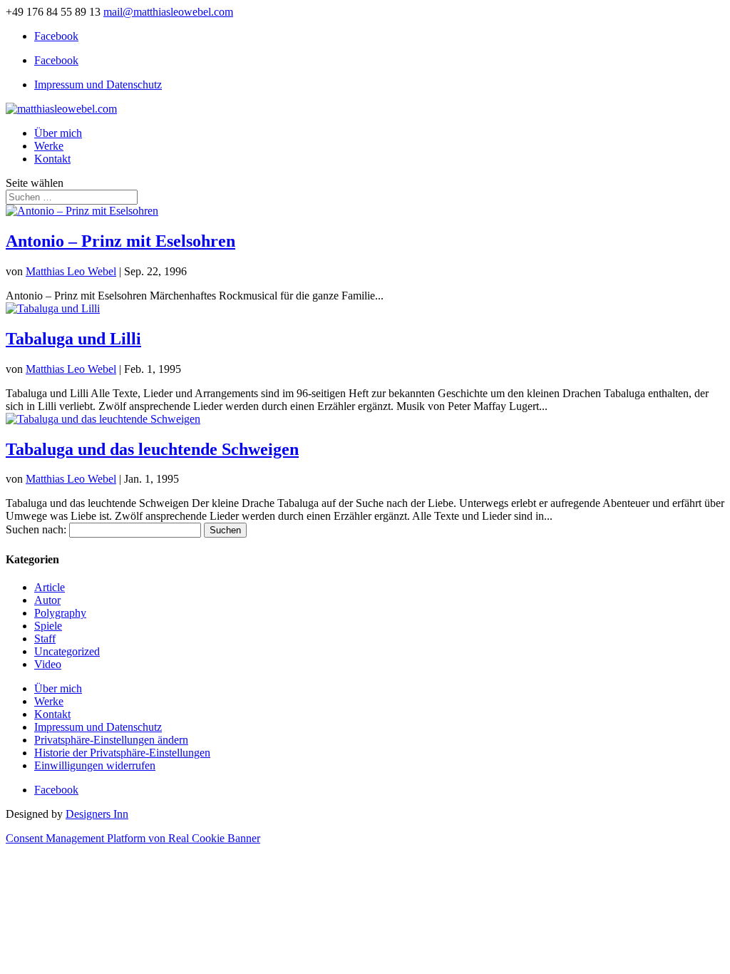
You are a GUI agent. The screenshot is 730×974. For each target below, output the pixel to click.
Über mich (58, 133)
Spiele (48, 626)
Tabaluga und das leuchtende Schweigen (152, 449)
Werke (48, 146)
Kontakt (52, 159)
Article (49, 587)
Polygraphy (60, 613)
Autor (47, 600)
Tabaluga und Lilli (73, 338)
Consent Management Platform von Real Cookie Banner (133, 838)
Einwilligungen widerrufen (94, 765)
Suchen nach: (36, 529)
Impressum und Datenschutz (98, 84)
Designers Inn (97, 814)
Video (47, 664)
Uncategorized (67, 651)
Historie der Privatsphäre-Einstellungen (122, 753)
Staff (45, 638)
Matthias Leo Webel (71, 271)
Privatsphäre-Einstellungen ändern (111, 740)
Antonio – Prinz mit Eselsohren (120, 241)
